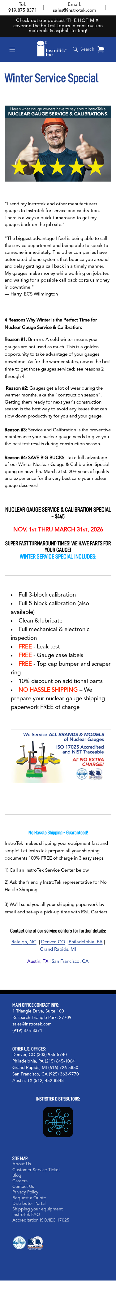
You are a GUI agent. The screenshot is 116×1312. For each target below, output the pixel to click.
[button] (12, 49)
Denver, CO (53, 942)
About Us (21, 1164)
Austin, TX (37, 961)
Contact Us (23, 1186)
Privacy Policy (25, 1192)
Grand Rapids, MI (58, 949)
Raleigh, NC (24, 942)
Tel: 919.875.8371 (22, 7)
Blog (16, 1175)
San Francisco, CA (70, 961)
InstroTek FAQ (26, 1215)
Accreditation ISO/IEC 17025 (40, 1220)
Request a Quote (29, 1198)
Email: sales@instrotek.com (75, 7)
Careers (20, 1181)
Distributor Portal (28, 1203)
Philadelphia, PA (86, 942)
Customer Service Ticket (36, 1170)
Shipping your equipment (37, 1209)
